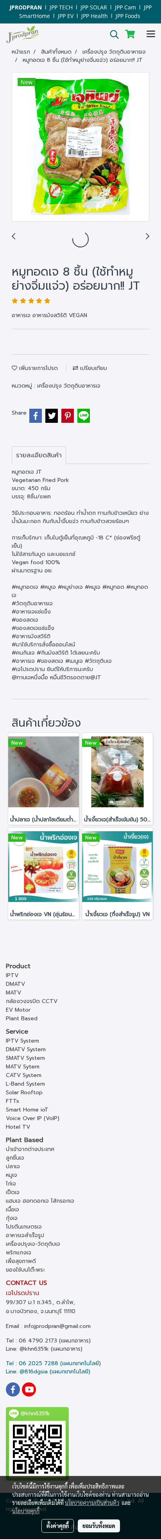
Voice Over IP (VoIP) (32, 1118)
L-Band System (25, 1084)
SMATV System (25, 1058)
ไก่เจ (11, 1184)
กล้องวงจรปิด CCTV (31, 1001)
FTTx (13, 1101)
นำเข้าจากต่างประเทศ (30, 1149)
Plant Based (22, 1018)
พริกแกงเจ (18, 1253)
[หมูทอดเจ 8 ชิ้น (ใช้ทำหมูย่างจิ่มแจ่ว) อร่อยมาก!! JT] (80, 147)
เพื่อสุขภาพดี (21, 1261)
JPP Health (94, 16)
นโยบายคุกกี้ (25, 1510)
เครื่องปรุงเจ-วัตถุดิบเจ (33, 1244)
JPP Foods (128, 16)
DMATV (15, 984)
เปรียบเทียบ (92, 368)
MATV (13, 993)
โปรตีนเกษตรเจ (24, 1227)
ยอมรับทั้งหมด (98, 1525)
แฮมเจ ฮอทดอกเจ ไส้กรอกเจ (40, 1201)
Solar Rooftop (24, 1092)
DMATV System (26, 1049)
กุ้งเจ (12, 1218)
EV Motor (18, 1010)
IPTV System (22, 1041)
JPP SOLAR (93, 7)
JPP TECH (61, 7)
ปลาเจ (13, 1166)
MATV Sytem (22, 1067)
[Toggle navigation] (150, 34)
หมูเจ (11, 1175)
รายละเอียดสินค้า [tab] (39, 455)
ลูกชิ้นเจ (15, 1158)
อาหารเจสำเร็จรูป (25, 1235)
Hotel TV (18, 1127)
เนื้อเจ (12, 1209)
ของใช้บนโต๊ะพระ (25, 1270)
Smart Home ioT (27, 1110)
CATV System (23, 1075)
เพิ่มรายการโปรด (37, 368)
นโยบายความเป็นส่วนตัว (92, 1502)
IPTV (12, 975)
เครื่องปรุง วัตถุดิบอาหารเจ (68, 386)
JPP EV (65, 16)
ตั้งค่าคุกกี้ (58, 1525)
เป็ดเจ (13, 1192)
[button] (112, 34)
